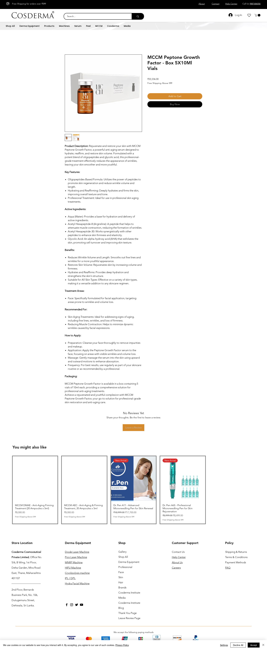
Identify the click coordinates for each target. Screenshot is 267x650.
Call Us (251, 3)
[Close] (263, 645)
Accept (253, 645)
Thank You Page (127, 613)
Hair (120, 582)
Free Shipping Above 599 (159, 83)
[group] (133, 489)
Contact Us (178, 551)
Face (121, 572)
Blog (121, 607)
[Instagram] (72, 605)
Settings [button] (224, 645)
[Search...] (138, 16)
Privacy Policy (122, 645)
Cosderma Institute (129, 592)
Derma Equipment (128, 561)
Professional (125, 567)
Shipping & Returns (236, 551)
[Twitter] (76, 605)
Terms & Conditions (236, 557)
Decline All (238, 645)
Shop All (123, 556)
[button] (258, 15)
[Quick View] (35, 478)
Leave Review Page (129, 618)
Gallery (122, 551)
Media (122, 597)
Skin (120, 577)
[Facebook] (67, 605)
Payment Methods (236, 562)
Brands (122, 587)
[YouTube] (81, 605)
